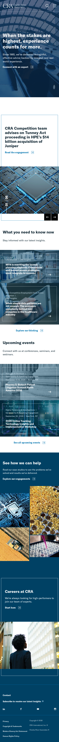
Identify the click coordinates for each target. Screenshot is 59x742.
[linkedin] (4, 709)
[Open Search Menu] (47, 5)
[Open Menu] (54, 5)
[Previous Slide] (47, 217)
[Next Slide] (54, 217)
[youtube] (38, 709)
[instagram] (55, 709)
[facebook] (21, 709)
